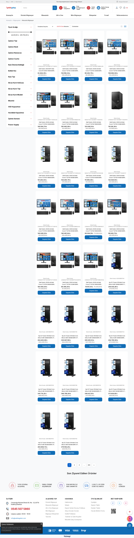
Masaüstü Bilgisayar (52, 505)
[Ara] (55, 8)
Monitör (11, 101)
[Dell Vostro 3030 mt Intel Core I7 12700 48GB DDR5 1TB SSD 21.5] (117, 207)
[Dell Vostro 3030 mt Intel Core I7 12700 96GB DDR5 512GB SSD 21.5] (70, 207)
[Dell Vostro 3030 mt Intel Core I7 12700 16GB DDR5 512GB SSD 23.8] (93, 207)
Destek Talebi (95, 508)
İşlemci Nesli (13, 47)
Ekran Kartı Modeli (15, 95)
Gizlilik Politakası (70, 514)
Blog (7, 1)
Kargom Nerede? (123, 1)
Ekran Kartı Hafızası (16, 83)
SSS (12, 1)
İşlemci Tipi (12, 41)
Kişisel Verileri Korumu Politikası (75, 508)
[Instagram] (126, 503)
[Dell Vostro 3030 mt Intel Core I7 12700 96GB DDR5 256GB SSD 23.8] (46, 261)
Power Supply (13, 125)
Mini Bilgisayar (50, 511)
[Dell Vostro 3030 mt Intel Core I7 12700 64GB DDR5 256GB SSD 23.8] (70, 100)
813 (89, 465)
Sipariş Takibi (95, 505)
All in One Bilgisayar (52, 508)
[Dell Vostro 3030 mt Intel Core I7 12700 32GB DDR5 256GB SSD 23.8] (70, 261)
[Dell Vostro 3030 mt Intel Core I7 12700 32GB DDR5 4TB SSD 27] (46, 100)
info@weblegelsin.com (18, 518)
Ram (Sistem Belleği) (16, 65)
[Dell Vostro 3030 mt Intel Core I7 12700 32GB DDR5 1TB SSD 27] (70, 47)
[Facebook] (113, 503)
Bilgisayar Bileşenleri (52, 514)
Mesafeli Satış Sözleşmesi (73, 519)
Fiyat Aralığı (13, 27)
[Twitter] (119, 503)
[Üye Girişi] (117, 8)
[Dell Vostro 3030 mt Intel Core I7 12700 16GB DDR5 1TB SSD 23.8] (93, 261)
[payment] (67, 530)
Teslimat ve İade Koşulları (73, 516)
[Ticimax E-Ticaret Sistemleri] (67, 537)
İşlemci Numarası (15, 53)
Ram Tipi (11, 77)
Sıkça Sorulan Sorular (72, 511)
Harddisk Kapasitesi (16, 113)
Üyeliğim (94, 502)
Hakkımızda (68, 502)
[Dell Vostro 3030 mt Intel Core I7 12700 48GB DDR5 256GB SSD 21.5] (117, 47)
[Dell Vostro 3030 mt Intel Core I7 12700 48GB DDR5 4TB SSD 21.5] (46, 207)
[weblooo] (119, 511)
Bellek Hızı (12, 71)
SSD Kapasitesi (14, 107)
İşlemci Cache (13, 59)
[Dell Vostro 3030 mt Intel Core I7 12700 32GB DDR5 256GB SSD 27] (117, 100)
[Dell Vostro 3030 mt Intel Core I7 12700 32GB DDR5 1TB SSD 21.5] (93, 47)
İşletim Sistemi (14, 119)
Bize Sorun (19, 1)
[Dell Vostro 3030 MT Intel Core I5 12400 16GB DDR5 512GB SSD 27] (46, 47)
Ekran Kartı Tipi (14, 89)
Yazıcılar (48, 516)
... (84, 465)
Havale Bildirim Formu (98, 511)
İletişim (67, 505)
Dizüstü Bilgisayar (51, 502)
